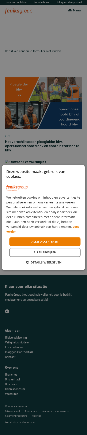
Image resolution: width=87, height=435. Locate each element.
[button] (43, 262)
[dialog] (43, 217)
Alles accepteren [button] (44, 241)
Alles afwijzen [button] (45, 252)
